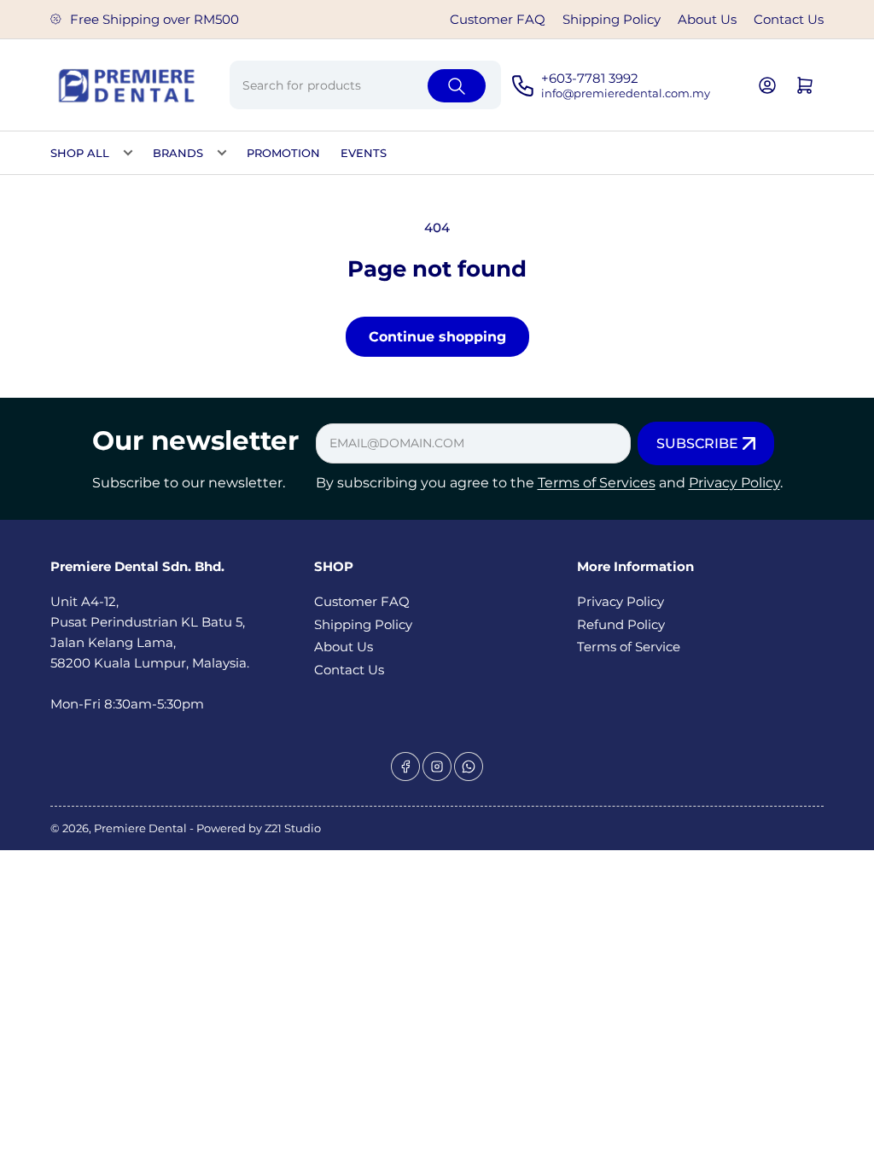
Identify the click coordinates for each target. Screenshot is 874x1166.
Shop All (79, 153)
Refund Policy (621, 624)
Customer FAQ (497, 19)
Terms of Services (597, 483)
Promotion (283, 153)
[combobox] (366, 85)
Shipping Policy (611, 19)
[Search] (456, 86)
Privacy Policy (734, 483)
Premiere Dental (141, 828)
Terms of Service (628, 646)
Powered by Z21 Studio (258, 828)
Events (364, 153)
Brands (178, 153)
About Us (707, 19)
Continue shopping (437, 337)
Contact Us (789, 19)
